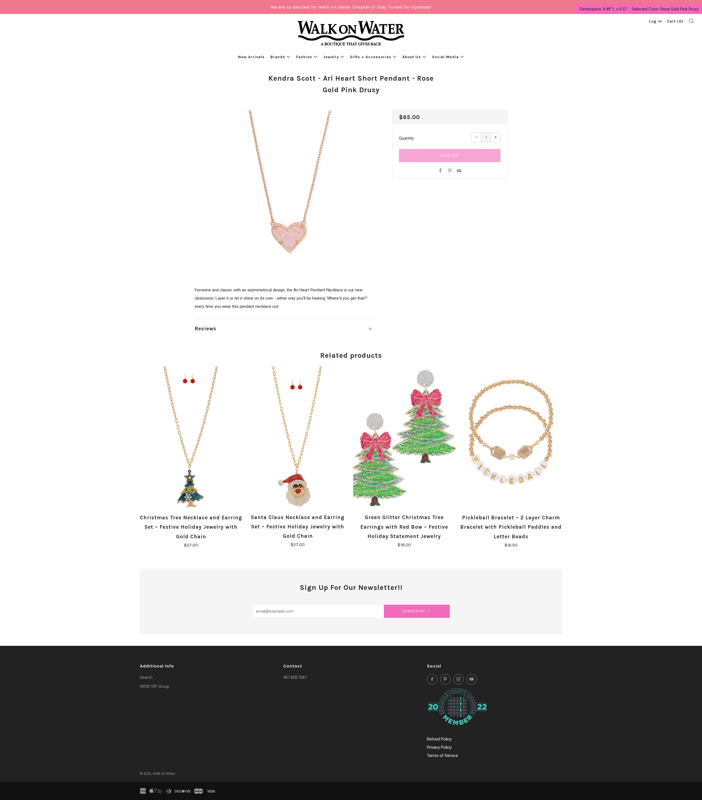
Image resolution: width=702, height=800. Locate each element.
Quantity (406, 138)
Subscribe (414, 611)
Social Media (445, 57)
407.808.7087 (295, 677)
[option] (285, 189)
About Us (411, 57)
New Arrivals (251, 57)
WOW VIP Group (154, 686)
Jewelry (331, 57)
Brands (277, 57)
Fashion (304, 57)
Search (146, 677)
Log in (655, 21)
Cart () (675, 21)
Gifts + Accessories (370, 57)
